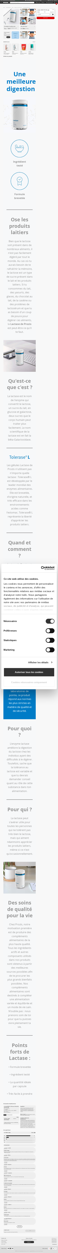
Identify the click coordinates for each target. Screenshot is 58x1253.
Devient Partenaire (3, 1241)
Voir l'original (5, 1170)
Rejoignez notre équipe (4, 1240)
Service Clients (3, 1244)
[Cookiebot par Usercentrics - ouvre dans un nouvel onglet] (41, 568)
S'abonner (29, 1242)
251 (34, 1135)
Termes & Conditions (4, 1242)
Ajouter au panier (45, 17)
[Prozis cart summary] (54, 2)
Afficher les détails (38, 662)
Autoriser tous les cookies (29, 672)
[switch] (50, 630)
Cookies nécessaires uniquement (29, 682)
